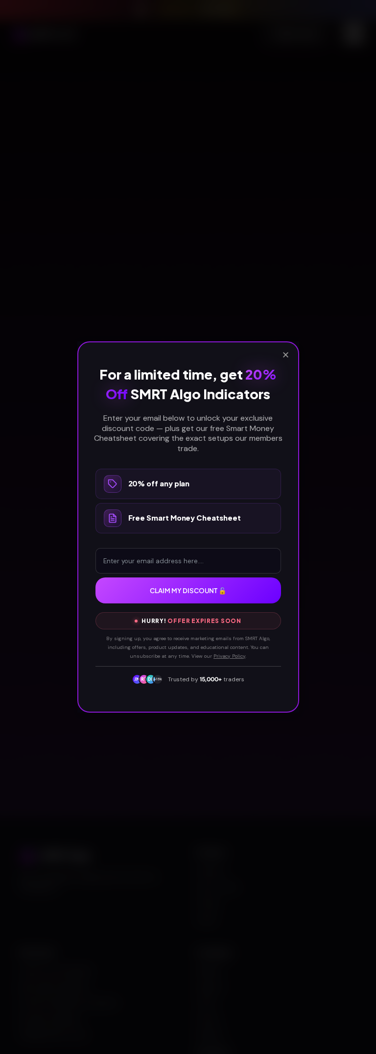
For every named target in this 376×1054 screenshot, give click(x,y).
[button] (285, 355)
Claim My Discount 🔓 (188, 590)
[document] (188, 527)
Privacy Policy (229, 656)
